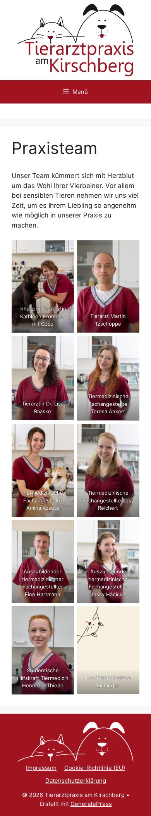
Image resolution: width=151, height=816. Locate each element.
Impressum (41, 767)
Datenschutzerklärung (75, 780)
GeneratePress (91, 803)
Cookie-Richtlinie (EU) (94, 767)
